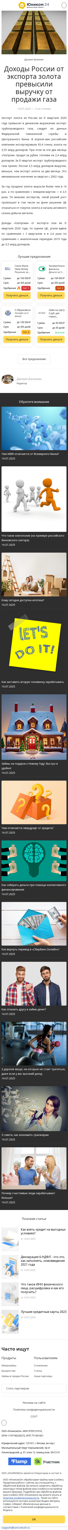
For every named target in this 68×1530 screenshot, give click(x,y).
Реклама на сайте (34, 1402)
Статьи (38, 1370)
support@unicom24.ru (16, 1527)
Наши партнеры (43, 1376)
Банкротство (8, 1370)
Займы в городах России (15, 1376)
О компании (41, 1365)
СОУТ (34, 1416)
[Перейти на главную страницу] (33, 5)
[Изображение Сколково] (47, 1461)
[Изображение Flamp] (19, 1461)
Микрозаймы (9, 1365)
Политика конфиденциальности (34, 1409)
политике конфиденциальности (21, 1498)
